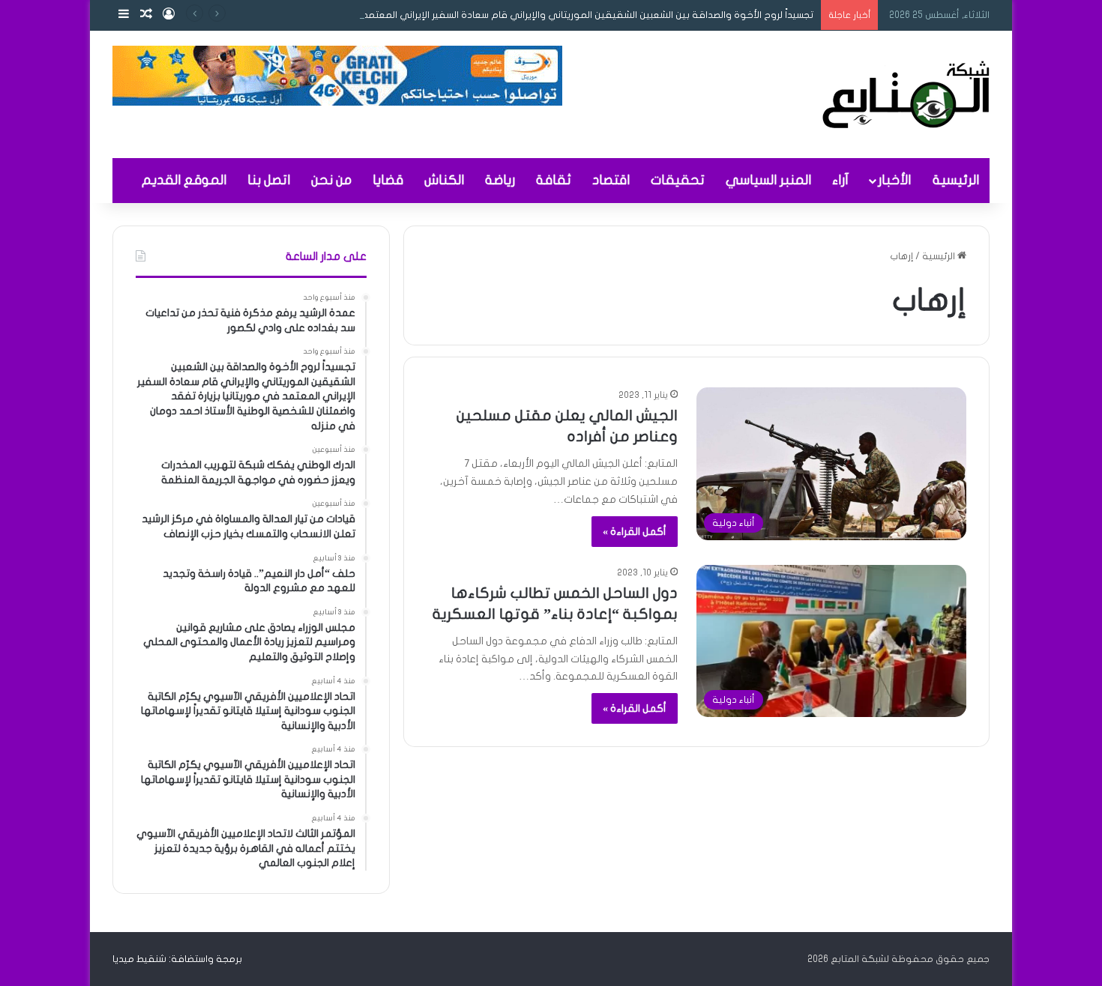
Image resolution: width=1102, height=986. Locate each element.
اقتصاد (611, 180)
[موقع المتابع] (906, 94)
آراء (840, 180)
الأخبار (894, 180)
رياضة (500, 180)
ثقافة (553, 180)
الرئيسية (956, 180)
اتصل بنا (268, 180)
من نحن (331, 180)
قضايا (388, 180)
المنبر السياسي (768, 180)
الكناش (444, 180)
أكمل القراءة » (634, 531)
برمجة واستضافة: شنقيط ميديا (177, 959)
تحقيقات (678, 180)
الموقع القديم (184, 180)
